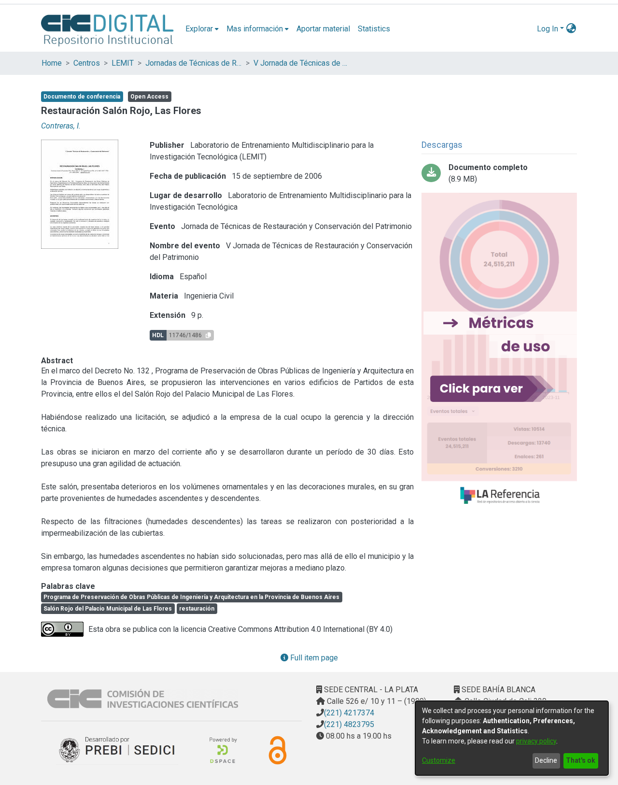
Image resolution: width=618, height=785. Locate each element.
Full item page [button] (313, 657)
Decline (546, 760)
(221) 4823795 (349, 724)
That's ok (580, 760)
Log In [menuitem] (547, 28)
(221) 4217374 (349, 712)
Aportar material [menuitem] (323, 28)
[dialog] (511, 738)
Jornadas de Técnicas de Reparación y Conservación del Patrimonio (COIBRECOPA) (193, 63)
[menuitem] (202, 29)
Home (52, 63)
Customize (438, 760)
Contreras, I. (61, 125)
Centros (86, 63)
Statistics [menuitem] (374, 28)
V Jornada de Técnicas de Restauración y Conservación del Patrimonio (301, 63)
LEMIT (123, 63)
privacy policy (536, 741)
